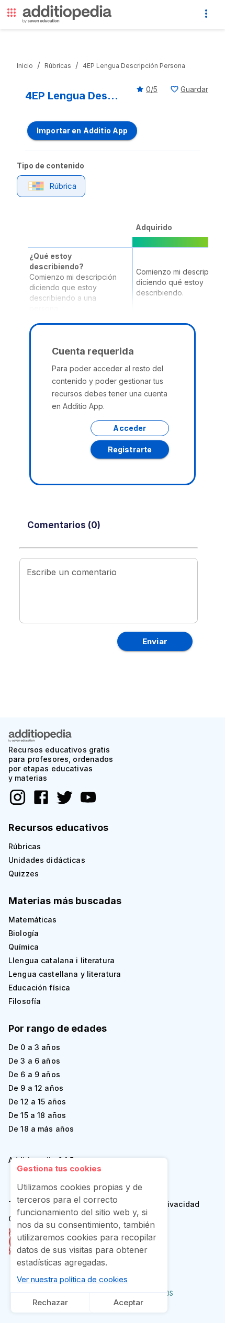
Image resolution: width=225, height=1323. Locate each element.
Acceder (129, 428)
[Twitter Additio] (62, 803)
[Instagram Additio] (17, 803)
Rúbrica (62, 186)
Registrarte (130, 449)
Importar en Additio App (82, 130)
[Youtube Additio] (85, 803)
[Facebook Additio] (38, 803)
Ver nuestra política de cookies (72, 1279)
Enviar (154, 641)
